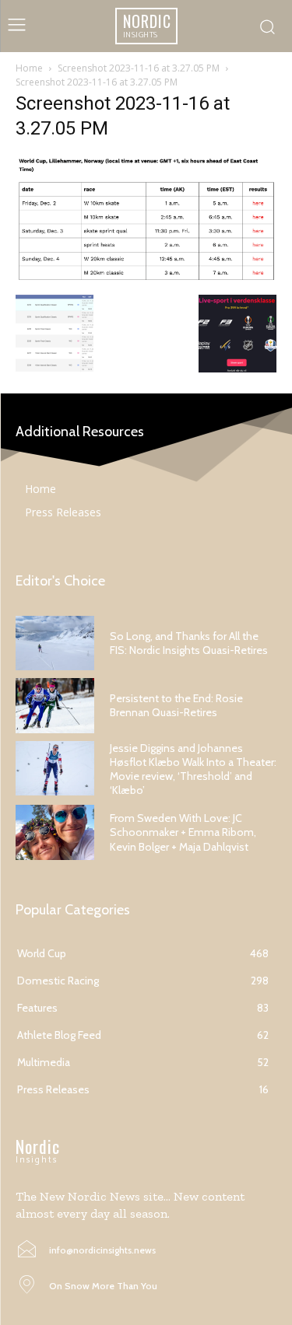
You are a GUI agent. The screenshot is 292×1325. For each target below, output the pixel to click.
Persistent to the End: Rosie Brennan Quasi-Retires (176, 705)
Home (29, 68)
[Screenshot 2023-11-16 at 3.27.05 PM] (146, 278)
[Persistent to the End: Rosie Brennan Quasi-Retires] (55, 705)
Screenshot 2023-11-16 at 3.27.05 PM (139, 68)
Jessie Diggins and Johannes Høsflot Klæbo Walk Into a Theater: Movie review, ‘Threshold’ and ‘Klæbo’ (193, 769)
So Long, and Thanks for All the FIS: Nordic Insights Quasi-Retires (189, 643)
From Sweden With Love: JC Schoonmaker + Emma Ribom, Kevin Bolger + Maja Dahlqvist (183, 832)
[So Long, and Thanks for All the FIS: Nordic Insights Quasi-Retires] (55, 643)
